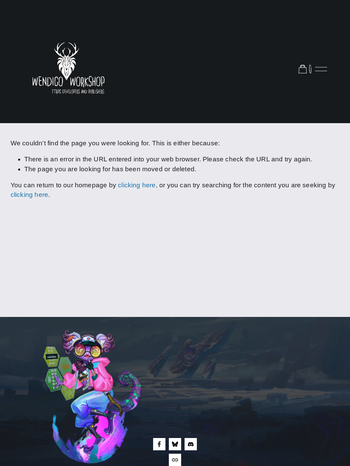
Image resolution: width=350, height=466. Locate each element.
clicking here (137, 185)
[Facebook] (159, 444)
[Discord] (191, 444)
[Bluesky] (175, 444)
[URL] (175, 460)
